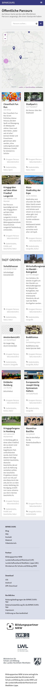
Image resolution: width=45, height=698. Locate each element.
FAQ (6, 534)
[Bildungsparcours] (8, 2)
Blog (7, 531)
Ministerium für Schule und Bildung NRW (21, 566)
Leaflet (21, 87)
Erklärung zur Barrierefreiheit (16, 613)
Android (8, 582)
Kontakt (8, 537)
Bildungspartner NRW (13, 557)
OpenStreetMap (30, 87)
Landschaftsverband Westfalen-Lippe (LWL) (22, 563)
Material (8, 540)
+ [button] (5, 34)
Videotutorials (10, 543)
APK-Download (11, 586)
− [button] (5, 38)
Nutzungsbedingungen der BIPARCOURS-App (21, 600)
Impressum (9, 610)
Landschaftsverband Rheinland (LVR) (19, 560)
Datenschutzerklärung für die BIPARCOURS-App (22, 606)
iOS (6, 580)
